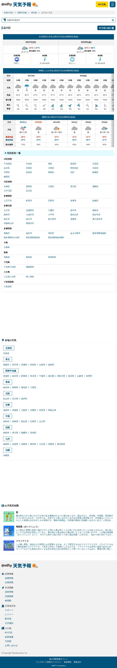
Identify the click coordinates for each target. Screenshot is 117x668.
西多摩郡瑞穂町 (99, 233)
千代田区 (8, 164)
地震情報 (9, 578)
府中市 (73, 210)
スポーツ (9, 610)
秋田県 (33, 365)
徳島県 (6, 433)
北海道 (8, 348)
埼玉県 (33, 376)
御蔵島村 (30, 267)
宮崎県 (51, 444)
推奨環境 (67, 662)
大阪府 (24, 410)
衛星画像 (9, 637)
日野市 (51, 200)
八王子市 (8, 200)
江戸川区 (8, 191)
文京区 (95, 164)
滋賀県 (6, 410)
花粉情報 (9, 592)
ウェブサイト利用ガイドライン (49, 662)
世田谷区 (74, 168)
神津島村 (52, 257)
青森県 (6, 365)
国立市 (7, 219)
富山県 (6, 399)
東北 (7, 359)
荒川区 (73, 186)
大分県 (42, 444)
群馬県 (24, 376)
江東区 (51, 186)
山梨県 (80, 376)
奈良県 (42, 410)
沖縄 (7, 450)
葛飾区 (95, 186)
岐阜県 (6, 387)
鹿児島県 (61, 444)
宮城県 (24, 365)
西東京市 (30, 223)
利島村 (7, 257)
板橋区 (95, 172)
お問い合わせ (11, 645)
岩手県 (15, 365)
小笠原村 (8, 286)
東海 (7, 382)
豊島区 (51, 172)
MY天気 (102, 4)
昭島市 (95, 210)
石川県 (15, 399)
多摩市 (73, 200)
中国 (7, 416)
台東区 (7, 186)
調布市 (7, 214)
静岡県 (15, 387)
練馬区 (7, 177)
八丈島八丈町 (10, 276)
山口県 (42, 421)
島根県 (15, 421)
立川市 (7, 210)
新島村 (29, 257)
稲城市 (95, 200)
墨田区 (29, 186)
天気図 (8, 641)
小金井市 (30, 214)
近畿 (7, 404)
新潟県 (71, 376)
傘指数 (8, 600)
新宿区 (73, 164)
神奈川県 (61, 376)
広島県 (33, 421)
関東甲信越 (22, 13)
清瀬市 (73, 219)
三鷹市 (51, 210)
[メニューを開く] (112, 4)
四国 (7, 427)
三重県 (33, 387)
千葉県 (42, 376)
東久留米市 (97, 219)
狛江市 (29, 219)
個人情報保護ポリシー (58, 659)
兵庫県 (33, 410)
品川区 (7, 168)
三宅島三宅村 (10, 267)
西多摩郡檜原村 (33, 237)
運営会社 (77, 662)
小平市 (51, 214)
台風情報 (9, 582)
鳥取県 (6, 421)
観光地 (8, 618)
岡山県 (24, 421)
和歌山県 (52, 410)
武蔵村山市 (9, 223)
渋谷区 (95, 168)
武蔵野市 (30, 210)
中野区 (7, 172)
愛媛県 (24, 433)
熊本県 (33, 444)
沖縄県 (6, 455)
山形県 (42, 365)
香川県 (15, 433)
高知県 (33, 433)
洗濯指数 (9, 596)
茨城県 (6, 376)
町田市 (29, 200)
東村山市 (74, 214)
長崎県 (24, 444)
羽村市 (51, 233)
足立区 (29, 191)
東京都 (34, 13)
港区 (50, 164)
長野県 (89, 376)
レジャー (9, 614)
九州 (7, 439)
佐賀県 (15, 444)
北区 (72, 172)
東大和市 (52, 219)
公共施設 (9, 623)
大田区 (51, 168)
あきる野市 (75, 233)
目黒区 (29, 168)
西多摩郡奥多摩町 (56, 237)
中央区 (29, 164)
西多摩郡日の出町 (12, 237)
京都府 (15, 410)
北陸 (7, 393)
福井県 (24, 399)
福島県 (51, 365)
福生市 (29, 233)
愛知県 (24, 387)
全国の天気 (8, 13)
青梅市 (7, 233)
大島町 (7, 247)
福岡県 (6, 444)
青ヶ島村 (30, 276)
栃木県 (15, 376)
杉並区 (29, 172)
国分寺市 (96, 214)
